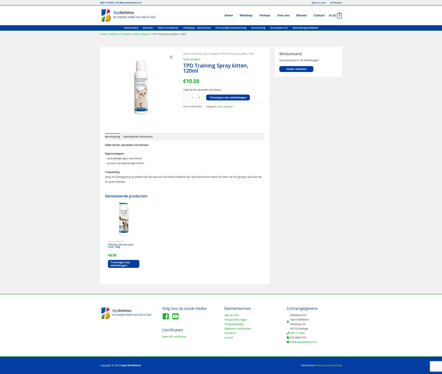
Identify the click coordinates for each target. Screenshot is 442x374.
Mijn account (231, 315)
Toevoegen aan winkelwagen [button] (120, 264)
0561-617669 (106, 2)
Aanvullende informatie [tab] (138, 136)
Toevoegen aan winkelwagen (228, 97)
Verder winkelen (296, 69)
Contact (228, 337)
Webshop (196, 53)
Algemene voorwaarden (237, 328)
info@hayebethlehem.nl (129, 2)
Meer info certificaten (174, 336)
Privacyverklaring (233, 324)
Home (186, 53)
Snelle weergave (124, 235)
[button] (171, 57)
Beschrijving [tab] (112, 136)
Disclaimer (230, 333)
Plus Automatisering (329, 365)
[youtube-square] (176, 316)
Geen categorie (211, 53)
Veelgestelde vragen (235, 319)
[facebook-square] (166, 316)
